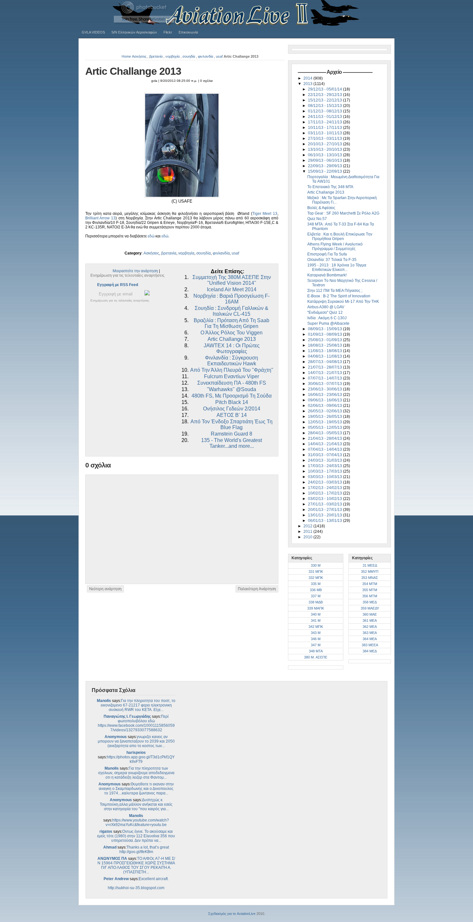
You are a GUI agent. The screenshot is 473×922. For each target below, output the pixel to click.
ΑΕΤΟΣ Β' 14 (232, 415)
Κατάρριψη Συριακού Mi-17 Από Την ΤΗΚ (343, 301)
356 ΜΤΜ (369, 596)
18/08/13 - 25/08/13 (325, 345)
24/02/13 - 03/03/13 (325, 482)
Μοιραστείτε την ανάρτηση (135, 271)
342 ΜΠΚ (316, 627)
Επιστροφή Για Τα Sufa (327, 254)
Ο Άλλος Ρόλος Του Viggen (231, 332)
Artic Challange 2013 (133, 71)
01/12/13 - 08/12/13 (325, 111)
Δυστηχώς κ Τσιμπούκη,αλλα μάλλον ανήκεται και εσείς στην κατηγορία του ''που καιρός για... (136, 804)
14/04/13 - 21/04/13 (325, 444)
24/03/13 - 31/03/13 (325, 460)
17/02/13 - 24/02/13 (325, 487)
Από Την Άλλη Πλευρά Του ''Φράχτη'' (231, 370)
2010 (308, 537)
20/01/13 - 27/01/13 (325, 509)
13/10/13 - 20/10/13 (325, 149)
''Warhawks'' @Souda (231, 389)
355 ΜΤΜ (369, 590)
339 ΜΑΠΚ (315, 608)
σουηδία (188, 56)
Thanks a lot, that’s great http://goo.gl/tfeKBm (144, 849)
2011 (308, 531)
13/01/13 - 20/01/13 (325, 515)
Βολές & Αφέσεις (321, 208)
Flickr (167, 32)
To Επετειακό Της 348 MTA (330, 187)
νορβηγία (172, 56)
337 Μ (315, 596)
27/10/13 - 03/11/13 (325, 138)
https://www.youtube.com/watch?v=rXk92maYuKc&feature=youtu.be (137, 822)
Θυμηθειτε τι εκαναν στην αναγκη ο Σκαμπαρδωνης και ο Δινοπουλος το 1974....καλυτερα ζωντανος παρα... (136, 788)
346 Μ (315, 639)
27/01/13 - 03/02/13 (325, 504)
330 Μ (315, 565)
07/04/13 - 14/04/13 (325, 449)
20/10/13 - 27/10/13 (325, 144)
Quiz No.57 (317, 218)
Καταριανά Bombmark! (327, 275)
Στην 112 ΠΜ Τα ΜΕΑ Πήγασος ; (334, 290)
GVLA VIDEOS (93, 32)
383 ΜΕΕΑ (370, 645)
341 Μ (315, 620)
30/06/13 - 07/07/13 (325, 383)
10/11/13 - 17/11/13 (325, 127)
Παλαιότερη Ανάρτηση (257, 589)
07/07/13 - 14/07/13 (325, 378)
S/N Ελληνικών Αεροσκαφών (134, 32)
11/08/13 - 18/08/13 (325, 351)
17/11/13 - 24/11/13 (325, 122)
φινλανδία (205, 56)
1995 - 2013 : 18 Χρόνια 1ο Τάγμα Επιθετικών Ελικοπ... (336, 267)
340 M (315, 614)
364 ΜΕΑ (370, 639)
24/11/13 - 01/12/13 (325, 116)
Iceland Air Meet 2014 (231, 289)
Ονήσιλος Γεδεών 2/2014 (231, 408)
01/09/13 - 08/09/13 (325, 334)
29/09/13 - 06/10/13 (325, 160)
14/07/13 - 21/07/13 (325, 372)
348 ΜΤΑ (316, 651)
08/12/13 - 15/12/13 (325, 105)
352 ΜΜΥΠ (369, 571)
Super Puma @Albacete (328, 323)
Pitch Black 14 (231, 402)
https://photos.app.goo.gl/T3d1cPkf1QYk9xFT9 (141, 759)
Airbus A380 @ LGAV (325, 307)
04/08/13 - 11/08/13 (325, 356)
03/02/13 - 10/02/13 (325, 498)
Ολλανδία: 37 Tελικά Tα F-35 (332, 259)
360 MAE (370, 614)
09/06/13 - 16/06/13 (325, 400)
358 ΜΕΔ (370, 602)
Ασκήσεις (139, 56)
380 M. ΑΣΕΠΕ (315, 657)
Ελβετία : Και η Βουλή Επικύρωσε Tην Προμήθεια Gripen (339, 236)
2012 (308, 526)
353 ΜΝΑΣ (369, 578)
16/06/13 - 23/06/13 (325, 394)
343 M (315, 633)
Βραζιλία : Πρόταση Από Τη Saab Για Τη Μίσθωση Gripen (231, 323)
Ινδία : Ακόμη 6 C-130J (327, 318)
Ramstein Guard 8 (231, 434)
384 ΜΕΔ (370, 651)
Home (126, 56)
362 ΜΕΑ (370, 627)
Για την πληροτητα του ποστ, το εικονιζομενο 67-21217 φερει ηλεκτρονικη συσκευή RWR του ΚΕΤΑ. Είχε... (138, 705)
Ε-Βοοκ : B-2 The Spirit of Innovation (338, 296)
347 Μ (315, 645)
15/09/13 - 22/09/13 (325, 171)
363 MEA (370, 633)
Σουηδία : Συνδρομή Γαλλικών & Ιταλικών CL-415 (231, 311)
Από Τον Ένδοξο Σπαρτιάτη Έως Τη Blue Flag (231, 424)
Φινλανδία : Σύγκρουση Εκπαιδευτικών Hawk (231, 360)
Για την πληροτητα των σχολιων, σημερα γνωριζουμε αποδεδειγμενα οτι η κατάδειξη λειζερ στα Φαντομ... (136, 773)
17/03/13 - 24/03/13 (325, 466)
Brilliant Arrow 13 (100, 218)
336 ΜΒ (316, 590)
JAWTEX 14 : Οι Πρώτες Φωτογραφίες (232, 348)
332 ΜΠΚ (316, 578)
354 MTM (369, 584)
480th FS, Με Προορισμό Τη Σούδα (231, 396)
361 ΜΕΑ (370, 620)
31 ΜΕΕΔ (370, 565)
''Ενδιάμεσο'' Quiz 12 (325, 312)
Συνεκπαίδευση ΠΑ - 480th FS (231, 383)
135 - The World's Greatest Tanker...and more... (231, 443)
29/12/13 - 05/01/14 (325, 89)
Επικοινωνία (188, 32)
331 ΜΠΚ (316, 571)
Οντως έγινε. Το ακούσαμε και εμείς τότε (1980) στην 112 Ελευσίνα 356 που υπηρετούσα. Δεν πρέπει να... (136, 836)
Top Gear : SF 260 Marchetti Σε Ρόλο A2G (343, 213)
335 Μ (315, 584)
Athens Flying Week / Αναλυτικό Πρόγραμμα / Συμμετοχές (335, 246)
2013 (308, 84)
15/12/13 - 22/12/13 (325, 100)
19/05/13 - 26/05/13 (325, 416)
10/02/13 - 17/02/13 (325, 493)
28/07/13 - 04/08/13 (325, 362)
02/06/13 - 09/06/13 (325, 405)
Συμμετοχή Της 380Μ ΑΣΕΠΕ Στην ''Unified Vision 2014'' (231, 280)
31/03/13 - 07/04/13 (325, 455)
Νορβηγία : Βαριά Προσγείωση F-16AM (231, 298)
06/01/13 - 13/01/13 (325, 520)
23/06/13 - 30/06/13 (325, 389)
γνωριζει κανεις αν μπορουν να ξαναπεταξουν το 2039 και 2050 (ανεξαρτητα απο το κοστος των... (136, 741)
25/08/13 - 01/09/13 (325, 340)
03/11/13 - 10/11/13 (325, 133)
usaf (219, 56)
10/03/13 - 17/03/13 (325, 471)
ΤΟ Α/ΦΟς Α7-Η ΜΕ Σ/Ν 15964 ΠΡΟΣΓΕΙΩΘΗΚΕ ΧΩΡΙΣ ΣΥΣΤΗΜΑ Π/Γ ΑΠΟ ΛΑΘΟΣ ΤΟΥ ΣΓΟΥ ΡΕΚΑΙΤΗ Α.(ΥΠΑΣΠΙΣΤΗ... (136, 865)
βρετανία (155, 56)
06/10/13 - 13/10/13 (325, 155)
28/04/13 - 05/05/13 (325, 433)
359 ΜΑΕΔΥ (370, 608)
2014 (308, 78)
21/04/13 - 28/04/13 (325, 438)
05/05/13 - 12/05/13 (325, 427)
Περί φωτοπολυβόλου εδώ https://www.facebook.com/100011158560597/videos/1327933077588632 (136, 723)
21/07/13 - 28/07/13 (325, 367)
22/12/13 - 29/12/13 (325, 94)
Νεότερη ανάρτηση (105, 589)
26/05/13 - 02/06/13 (325, 411)
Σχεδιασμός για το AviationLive (231, 914)
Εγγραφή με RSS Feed (117, 285)
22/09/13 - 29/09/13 (325, 166)
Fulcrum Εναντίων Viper (231, 376)
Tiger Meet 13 (265, 213)
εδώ (151, 236)
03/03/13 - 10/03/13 (325, 477)
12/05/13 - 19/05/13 (325, 422)
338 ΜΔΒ (316, 602)
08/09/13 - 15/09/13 (325, 329)
